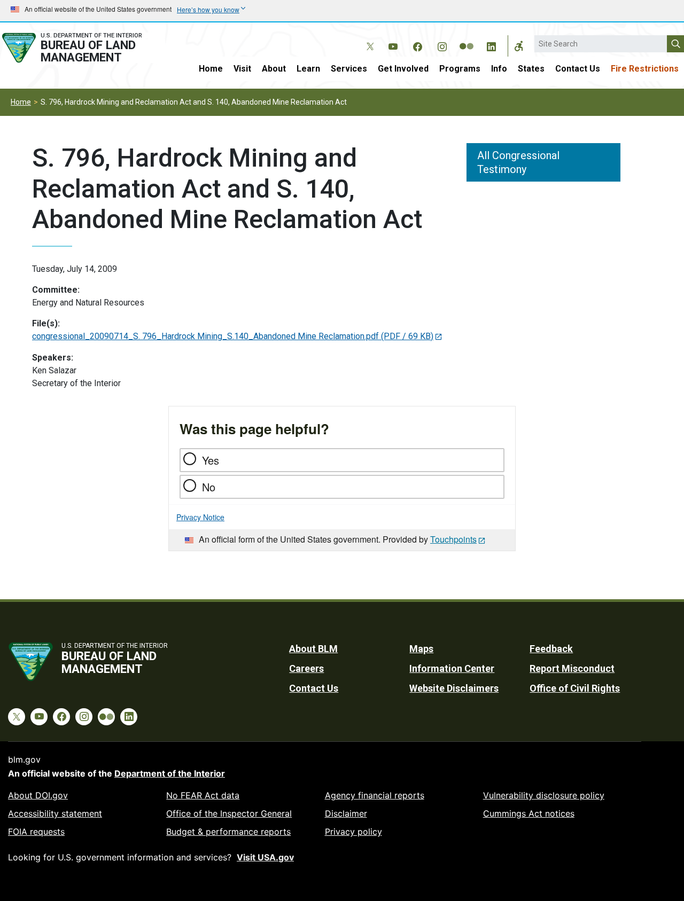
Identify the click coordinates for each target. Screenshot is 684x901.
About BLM (313, 648)
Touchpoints (453, 539)
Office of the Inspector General (229, 813)
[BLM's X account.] (368, 38)
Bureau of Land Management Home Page (82, 48)
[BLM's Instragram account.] (441, 44)
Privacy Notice (200, 517)
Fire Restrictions (645, 69)
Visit (242, 69)
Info (499, 69)
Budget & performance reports (228, 831)
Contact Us (577, 69)
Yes (210, 460)
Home (211, 69)
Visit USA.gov (265, 857)
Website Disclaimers (454, 688)
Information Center (451, 668)
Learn (308, 69)
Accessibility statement (55, 813)
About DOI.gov (38, 795)
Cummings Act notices (528, 813)
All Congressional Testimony (518, 162)
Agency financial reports (374, 795)
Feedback (551, 648)
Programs (459, 69)
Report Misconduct (572, 668)
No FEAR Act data (202, 795)
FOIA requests (36, 831)
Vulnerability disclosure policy (543, 795)
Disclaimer (346, 813)
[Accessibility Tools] (519, 46)
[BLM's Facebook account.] (417, 44)
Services (349, 69)
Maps (421, 648)
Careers (306, 668)
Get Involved (403, 69)
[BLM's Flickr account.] (466, 38)
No (208, 487)
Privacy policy (353, 831)
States (531, 69)
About (274, 69)
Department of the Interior (169, 773)
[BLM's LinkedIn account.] (491, 44)
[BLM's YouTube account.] (392, 44)
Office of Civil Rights (575, 688)
